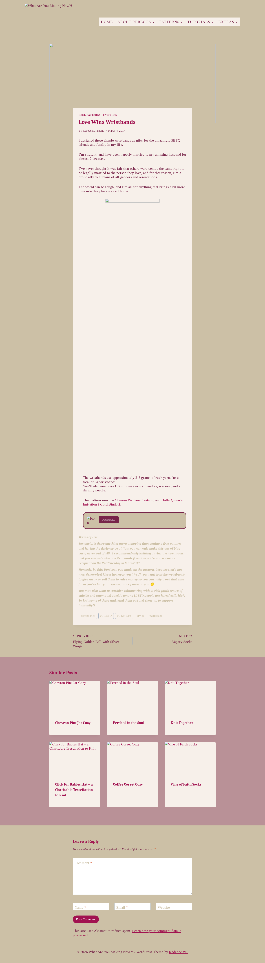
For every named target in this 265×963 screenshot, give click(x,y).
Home (107, 21)
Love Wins (124, 615)
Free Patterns (90, 115)
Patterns (110, 115)
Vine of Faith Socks (186, 784)
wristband (155, 615)
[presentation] (74, 697)
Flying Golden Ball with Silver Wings (96, 641)
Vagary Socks (182, 639)
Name (80, 907)
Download (109, 519)
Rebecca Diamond (93, 130)
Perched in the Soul (128, 723)
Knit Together (182, 723)
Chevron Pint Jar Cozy (72, 723)
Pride (140, 615)
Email (122, 907)
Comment (83, 863)
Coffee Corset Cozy (128, 784)
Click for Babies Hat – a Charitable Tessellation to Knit (74, 789)
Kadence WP (178, 952)
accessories (88, 615)
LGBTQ (106, 615)
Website (164, 907)
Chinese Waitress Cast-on (134, 500)
